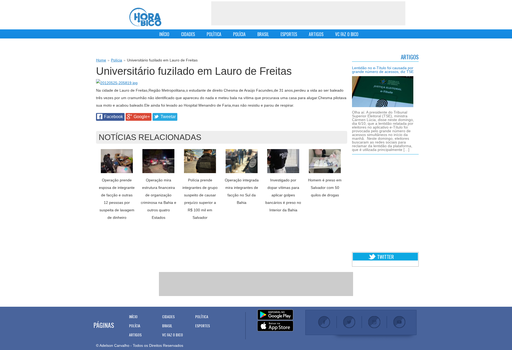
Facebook (113, 116)
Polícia (116, 60)
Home (101, 60)
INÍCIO (164, 34)
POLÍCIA (239, 34)
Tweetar (168, 116)
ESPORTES (289, 34)
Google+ (142, 116)
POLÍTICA (214, 34)
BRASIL (263, 34)
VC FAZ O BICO (346, 34)
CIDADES (188, 34)
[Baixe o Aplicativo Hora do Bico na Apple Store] (275, 326)
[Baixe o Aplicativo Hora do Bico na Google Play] (275, 315)
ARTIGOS (316, 34)
